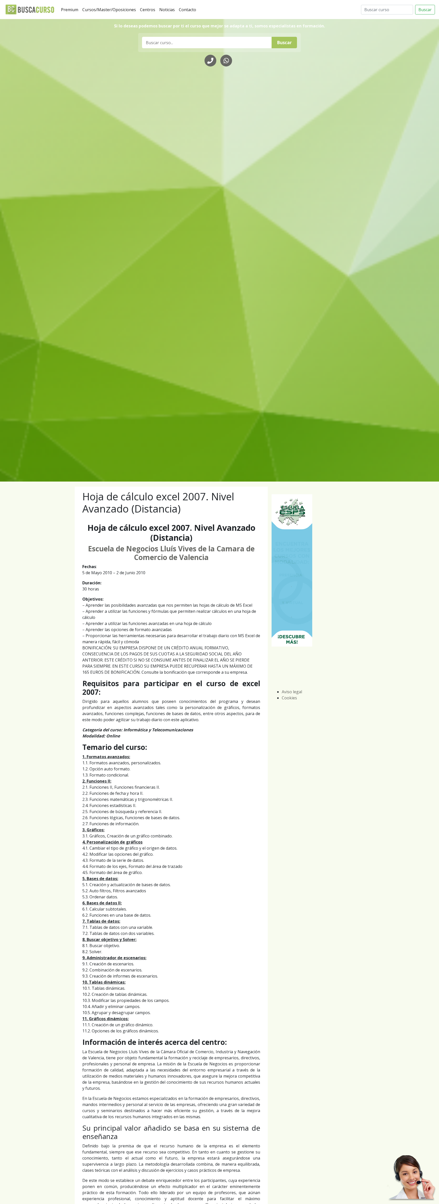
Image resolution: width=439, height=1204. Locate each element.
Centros (148, 9)
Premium (70, 9)
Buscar (425, 9)
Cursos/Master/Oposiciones (110, 9)
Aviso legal (292, 692)
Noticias (168, 9)
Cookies (289, 698)
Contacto (188, 9)
